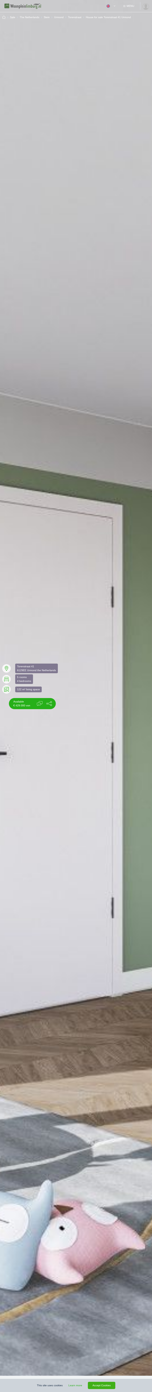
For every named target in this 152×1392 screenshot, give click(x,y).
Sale (12, 17)
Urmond (59, 17)
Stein (47, 17)
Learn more (75, 1385)
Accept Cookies (101, 1385)
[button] (49, 703)
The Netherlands (29, 17)
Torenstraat (74, 17)
